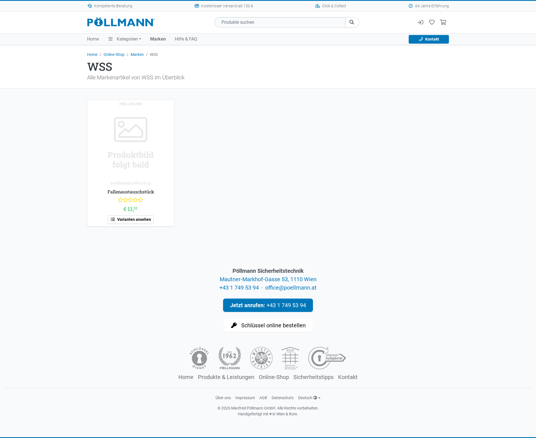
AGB (263, 398)
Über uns (223, 398)
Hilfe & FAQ (186, 39)
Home (93, 39)
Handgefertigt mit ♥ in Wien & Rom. (268, 414)
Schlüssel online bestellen (273, 325)
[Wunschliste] (431, 22)
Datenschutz (283, 398)
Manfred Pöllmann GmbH (253, 408)
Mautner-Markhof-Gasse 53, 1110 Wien (268, 279)
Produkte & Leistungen (226, 377)
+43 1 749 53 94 (239, 287)
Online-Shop (114, 54)
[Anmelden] (420, 22)
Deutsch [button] (305, 398)
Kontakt (431, 39)
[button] (352, 22)
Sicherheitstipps (313, 377)
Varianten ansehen (133, 219)
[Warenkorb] (443, 22)
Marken (158, 39)
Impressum (245, 398)
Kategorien (127, 39)
